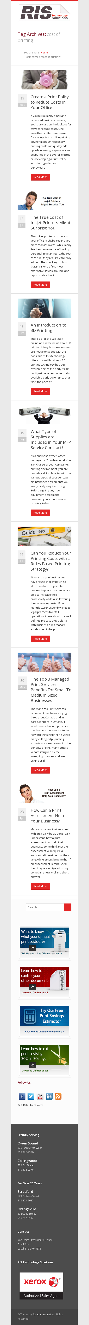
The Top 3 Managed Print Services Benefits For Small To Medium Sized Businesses (51, 689)
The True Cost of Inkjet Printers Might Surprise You (51, 222)
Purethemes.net (41, 1314)
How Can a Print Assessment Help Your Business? (47, 815)
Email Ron (23, 1244)
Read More (40, 177)
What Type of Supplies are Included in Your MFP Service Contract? (51, 439)
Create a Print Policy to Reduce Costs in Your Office (50, 102)
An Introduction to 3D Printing (48, 327)
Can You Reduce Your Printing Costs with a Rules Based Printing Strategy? (51, 561)
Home (44, 52)
